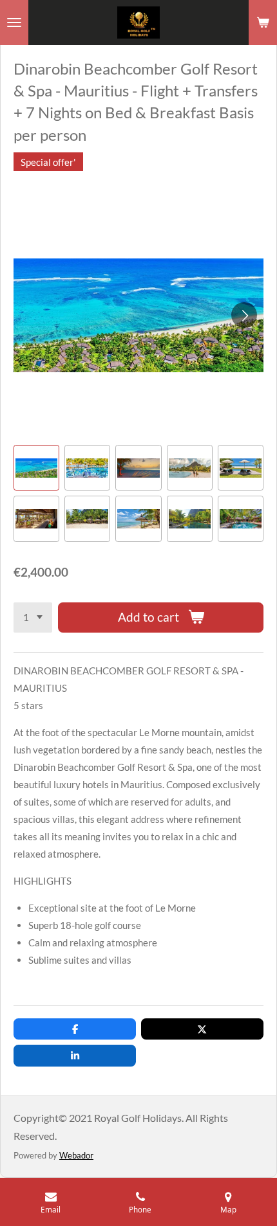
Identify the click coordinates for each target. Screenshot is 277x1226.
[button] (36, 468)
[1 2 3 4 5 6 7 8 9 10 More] (33, 617)
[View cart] (263, 22)
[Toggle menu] (14, 22)
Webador (76, 1155)
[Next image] (244, 315)
